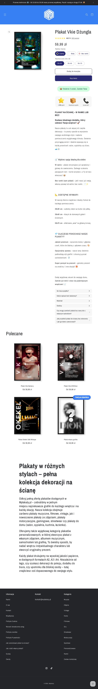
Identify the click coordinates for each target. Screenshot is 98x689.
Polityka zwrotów (11, 632)
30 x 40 (70, 62)
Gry (65, 627)
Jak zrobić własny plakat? (14, 648)
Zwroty (8, 659)
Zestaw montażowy (70, 659)
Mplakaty (51, 683)
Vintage (66, 610)
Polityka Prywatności (13, 638)
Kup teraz (73, 78)
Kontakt (8, 610)
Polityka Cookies (11, 621)
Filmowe (67, 621)
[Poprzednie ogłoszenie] (4, 2)
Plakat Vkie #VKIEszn (71, 386)
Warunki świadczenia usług (15, 627)
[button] (5, 14)
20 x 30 (59, 62)
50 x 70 (80, 62)
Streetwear (67, 632)
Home (66, 616)
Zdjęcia (66, 605)
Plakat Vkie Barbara (27, 386)
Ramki (8, 599)
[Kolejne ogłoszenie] (93, 2)
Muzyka (66, 599)
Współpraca (10, 616)
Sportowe (67, 643)
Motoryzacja (68, 638)
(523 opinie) (75, 38)
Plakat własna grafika (71, 440)
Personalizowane (69, 648)
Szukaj (8, 654)
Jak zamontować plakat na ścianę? (17, 643)
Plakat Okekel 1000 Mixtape (27, 440)
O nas (8, 605)
